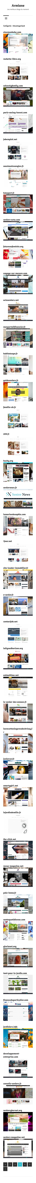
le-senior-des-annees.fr (15, 701)
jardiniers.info (10, 1026)
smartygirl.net (10, 785)
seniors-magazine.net (14, 1137)
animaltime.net (11, 675)
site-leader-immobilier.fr (15, 567)
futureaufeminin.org (13, 246)
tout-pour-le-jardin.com (15, 973)
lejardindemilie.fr (12, 812)
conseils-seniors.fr (12, 1083)
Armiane (18, 5)
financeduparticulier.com (15, 999)
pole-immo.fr (9, 892)
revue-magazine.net (13, 865)
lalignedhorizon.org (13, 648)
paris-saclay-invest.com (15, 112)
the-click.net (9, 839)
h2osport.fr (8, 192)
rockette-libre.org (12, 58)
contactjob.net (10, 621)
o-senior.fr (8, 594)
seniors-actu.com (11, 219)
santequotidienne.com (14, 919)
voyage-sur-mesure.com (15, 273)
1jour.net (7, 541)
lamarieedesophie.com (14, 514)
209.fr (6, 433)
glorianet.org (9, 946)
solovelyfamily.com (13, 85)
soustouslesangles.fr (13, 166)
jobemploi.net (10, 139)
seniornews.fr (10, 487)
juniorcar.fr (8, 758)
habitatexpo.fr (10, 353)
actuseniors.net (11, 300)
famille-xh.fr (9, 407)
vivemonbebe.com (12, 32)
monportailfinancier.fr (14, 326)
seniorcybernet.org (12, 1110)
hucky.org (8, 460)
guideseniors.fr (10, 380)
